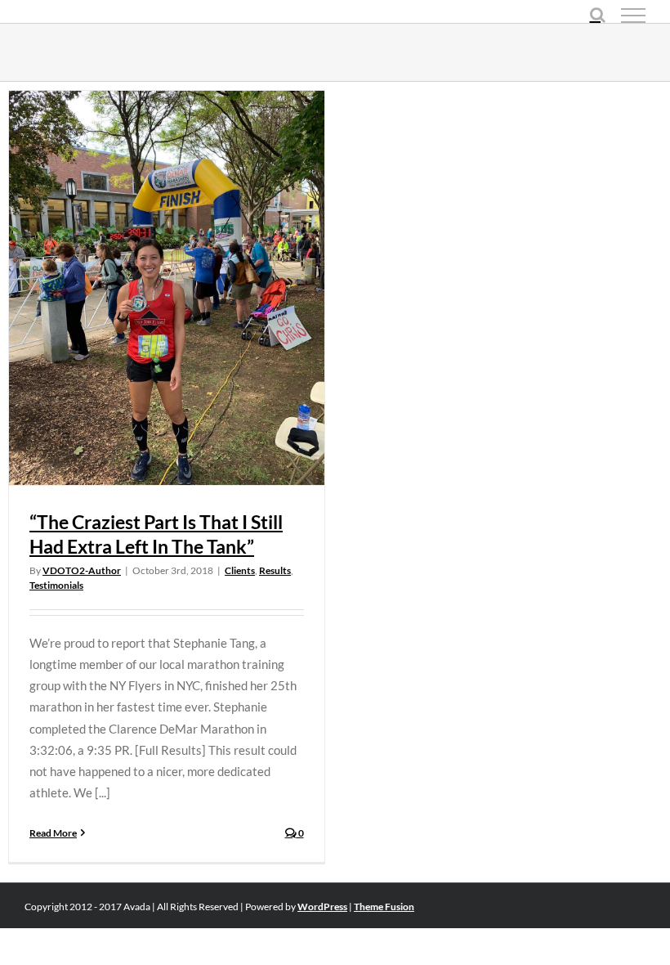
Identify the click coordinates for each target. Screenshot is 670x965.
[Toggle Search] (597, 15)
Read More (53, 833)
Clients (240, 570)
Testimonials (56, 585)
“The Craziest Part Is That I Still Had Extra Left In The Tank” (156, 534)
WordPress (322, 906)
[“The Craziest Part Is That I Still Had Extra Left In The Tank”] (166, 288)
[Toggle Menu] (633, 15)
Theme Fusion (384, 906)
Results (275, 570)
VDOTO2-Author (81, 570)
